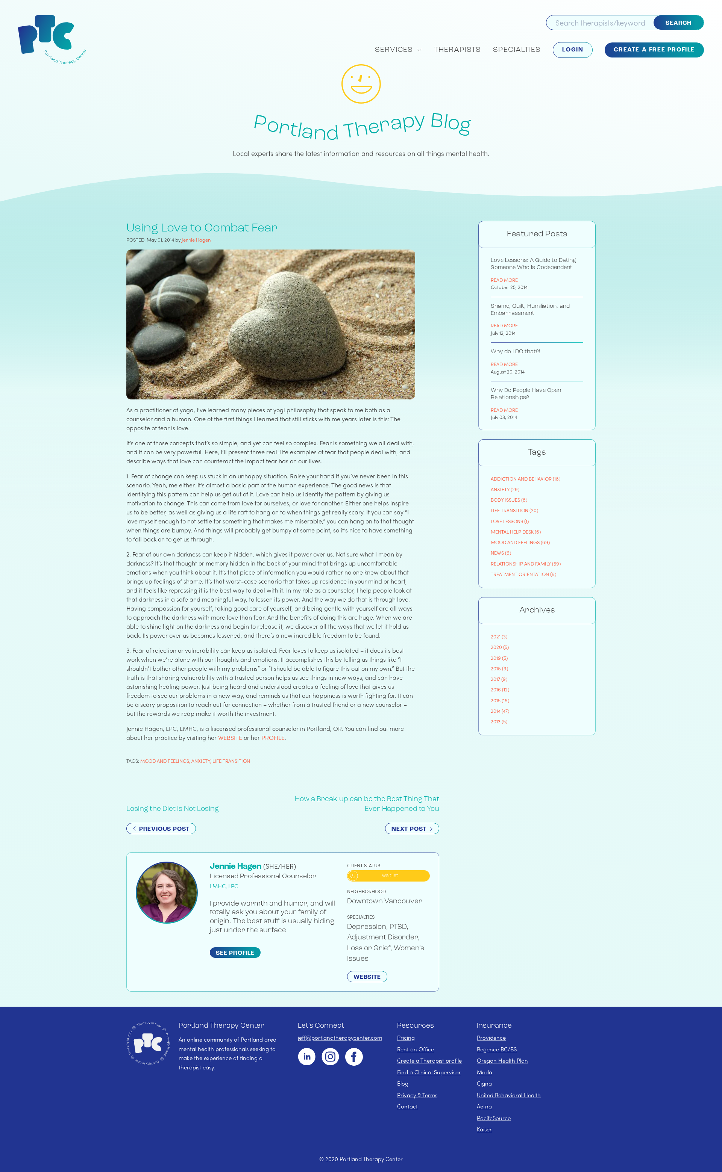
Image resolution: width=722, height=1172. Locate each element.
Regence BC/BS (497, 1049)
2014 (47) (500, 710)
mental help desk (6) (516, 531)
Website (367, 977)
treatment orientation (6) (523, 574)
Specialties (517, 50)
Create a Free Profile (654, 50)
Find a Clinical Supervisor (429, 1072)
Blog (402, 1083)
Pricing (406, 1037)
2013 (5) (499, 721)
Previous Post (163, 829)
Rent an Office (415, 1049)
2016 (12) (500, 689)
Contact (407, 1106)
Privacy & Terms (417, 1095)
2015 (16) (500, 700)
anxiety (200, 760)
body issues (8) (509, 499)
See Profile (235, 953)
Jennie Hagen (196, 239)
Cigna (484, 1083)
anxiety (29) (505, 489)
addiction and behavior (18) (525, 478)
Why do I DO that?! (515, 352)
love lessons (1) (510, 521)
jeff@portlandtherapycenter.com (340, 1037)
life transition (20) (514, 510)
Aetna (484, 1106)
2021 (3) (499, 636)
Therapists (457, 50)
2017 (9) (499, 678)
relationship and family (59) (526, 563)
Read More (504, 279)
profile (273, 737)
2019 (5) (499, 657)
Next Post (409, 829)
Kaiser (484, 1129)
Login (572, 50)
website (230, 737)
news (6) (501, 552)
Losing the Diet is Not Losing (172, 809)
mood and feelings (164, 760)
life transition (231, 760)
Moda (484, 1072)
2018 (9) (499, 668)
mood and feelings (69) (520, 542)
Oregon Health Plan (502, 1060)
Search (679, 23)
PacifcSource (494, 1118)
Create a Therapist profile (429, 1060)
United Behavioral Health (509, 1095)
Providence (491, 1037)
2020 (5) (500, 646)
